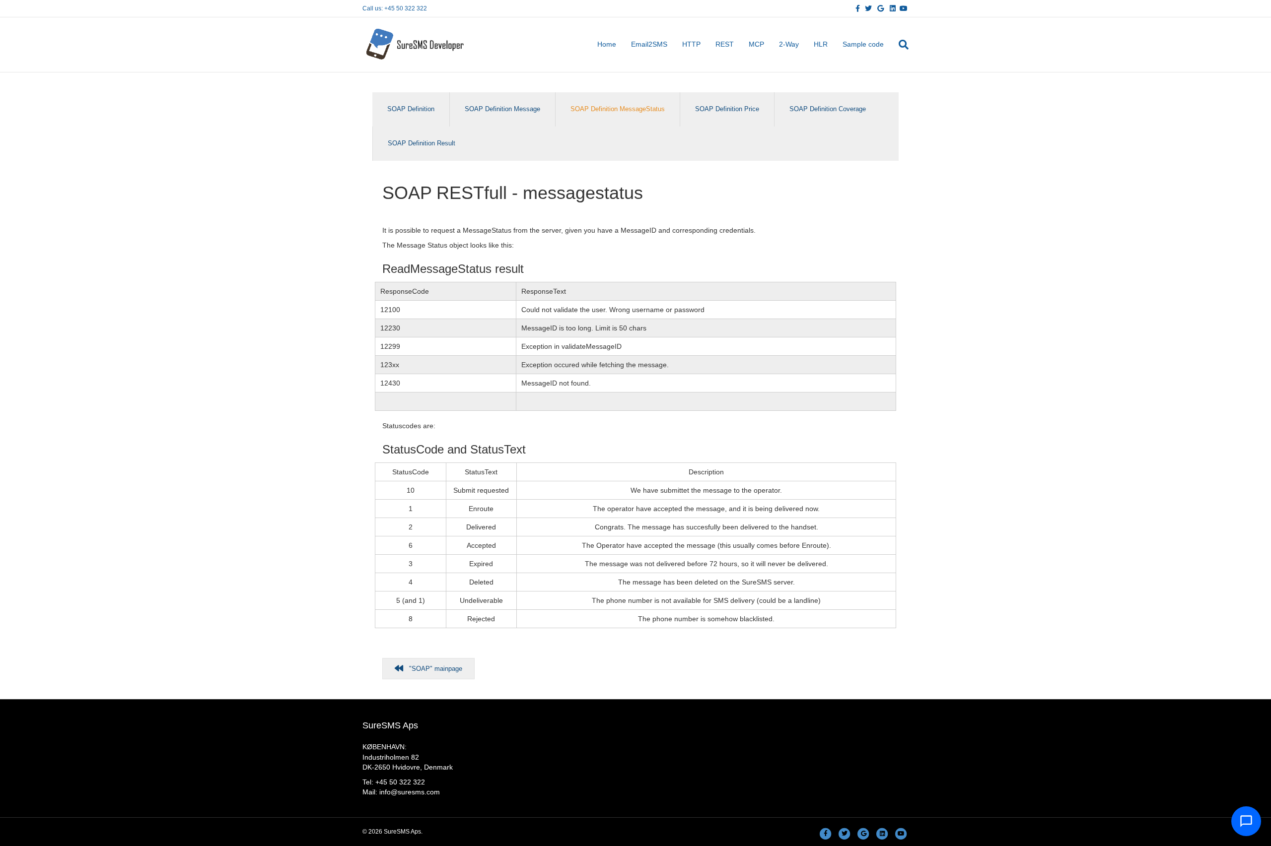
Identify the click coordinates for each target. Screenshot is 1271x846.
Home (606, 44)
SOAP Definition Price (727, 109)
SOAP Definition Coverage (827, 109)
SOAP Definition (410, 109)
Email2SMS (649, 44)
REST (724, 44)
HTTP (691, 44)
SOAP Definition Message (502, 109)
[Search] (900, 44)
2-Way (789, 44)
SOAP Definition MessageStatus (617, 109)
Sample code (863, 44)
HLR (821, 44)
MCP (756, 44)
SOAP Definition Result (421, 143)
